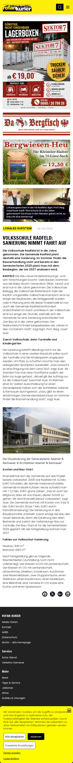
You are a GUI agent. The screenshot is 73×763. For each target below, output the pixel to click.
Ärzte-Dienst (9, 657)
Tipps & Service (11, 682)
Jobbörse (7, 688)
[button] (69, 710)
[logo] (17, 7)
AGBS (5, 632)
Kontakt (6, 627)
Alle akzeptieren (14, 736)
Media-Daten (10, 622)
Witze (5, 693)
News (5, 677)
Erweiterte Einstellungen (19, 745)
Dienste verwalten (12, 752)
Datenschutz (9, 637)
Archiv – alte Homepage (16, 642)
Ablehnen (36, 736)
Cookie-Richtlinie (11, 758)
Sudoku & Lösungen (13, 698)
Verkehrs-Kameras (13, 662)
